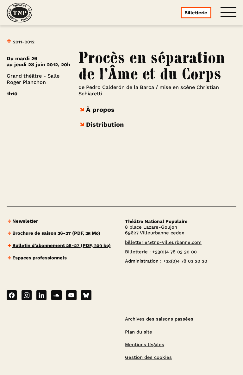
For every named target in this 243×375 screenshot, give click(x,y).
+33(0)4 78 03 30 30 (185, 261)
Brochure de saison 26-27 (56, 233)
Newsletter (25, 221)
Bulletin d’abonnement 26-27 (61, 245)
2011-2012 (22, 41)
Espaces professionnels (39, 258)
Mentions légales (144, 344)
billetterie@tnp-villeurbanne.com (163, 242)
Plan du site (138, 332)
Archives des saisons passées (159, 319)
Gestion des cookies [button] (148, 357)
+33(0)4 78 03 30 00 (174, 252)
